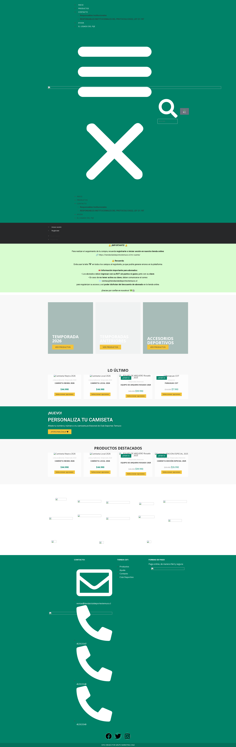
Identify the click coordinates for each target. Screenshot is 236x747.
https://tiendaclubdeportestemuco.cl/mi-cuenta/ (119, 255)
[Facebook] (108, 736)
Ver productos (158, 347)
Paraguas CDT (171, 383)
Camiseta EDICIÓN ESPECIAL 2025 (171, 461)
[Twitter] (118, 736)
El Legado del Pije (86, 26)
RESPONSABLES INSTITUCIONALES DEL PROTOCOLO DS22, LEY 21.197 (112, 19)
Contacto (83, 12)
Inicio (80, 5)
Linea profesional (58, 380)
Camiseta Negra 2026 (64, 383)
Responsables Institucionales (93, 15)
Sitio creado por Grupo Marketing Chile (118, 745)
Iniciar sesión (56, 227)
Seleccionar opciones (64, 394)
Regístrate (55, 231)
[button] (114, 111)
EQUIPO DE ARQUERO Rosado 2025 (136, 385)
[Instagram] (127, 736)
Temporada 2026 (70, 380)
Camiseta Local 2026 (100, 383)
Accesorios (171, 380)
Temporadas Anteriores (136, 382)
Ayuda (81, 23)
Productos (83, 8)
